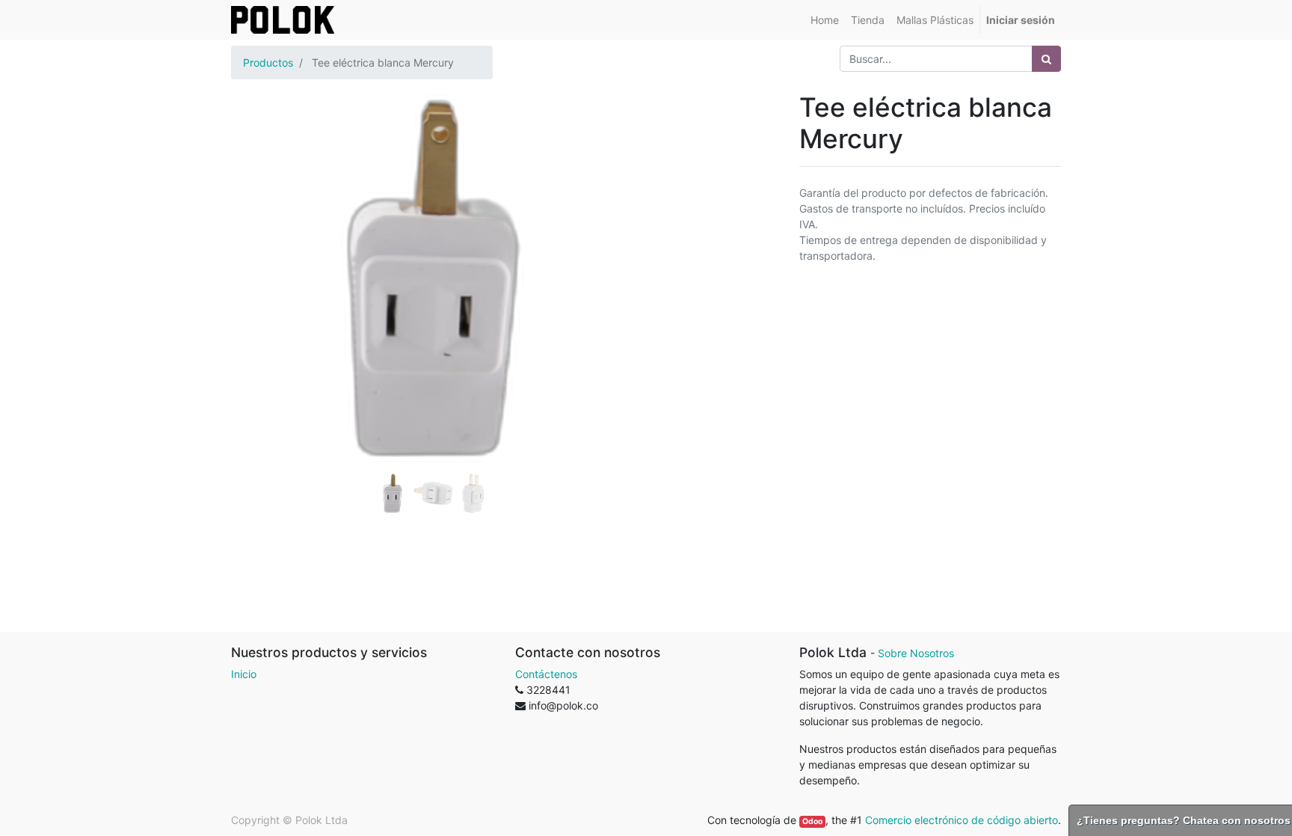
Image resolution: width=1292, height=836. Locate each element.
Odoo (812, 821)
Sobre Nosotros (916, 653)
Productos (268, 62)
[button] (261, 241)
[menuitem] (825, 20)
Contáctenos (546, 674)
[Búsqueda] (1046, 59)
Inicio (243, 674)
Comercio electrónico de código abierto (961, 820)
